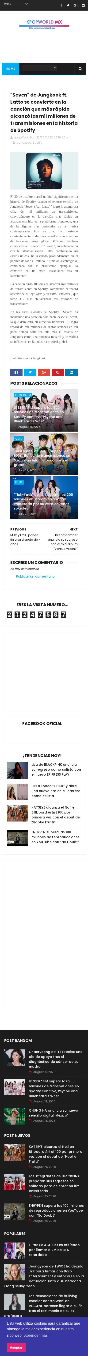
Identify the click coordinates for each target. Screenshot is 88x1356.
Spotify (37, 143)
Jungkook (24, 143)
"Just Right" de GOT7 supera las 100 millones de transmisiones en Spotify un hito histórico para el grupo (42, 458)
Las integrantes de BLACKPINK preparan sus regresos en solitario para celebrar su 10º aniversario (54, 1183)
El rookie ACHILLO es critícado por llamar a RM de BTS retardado (54, 1250)
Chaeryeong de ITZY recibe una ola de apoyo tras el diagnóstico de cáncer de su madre (56, 1059)
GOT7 (18, 439)
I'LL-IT (18, 482)
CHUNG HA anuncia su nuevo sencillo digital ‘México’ (53, 1113)
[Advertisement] (46, 668)
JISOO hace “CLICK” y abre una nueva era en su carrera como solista (55, 791)
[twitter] (68, 5)
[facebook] (61, 5)
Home (10, 69)
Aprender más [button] (36, 1335)
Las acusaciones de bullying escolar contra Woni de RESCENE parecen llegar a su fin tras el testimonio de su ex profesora (43, 1306)
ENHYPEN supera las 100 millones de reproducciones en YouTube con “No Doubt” (55, 837)
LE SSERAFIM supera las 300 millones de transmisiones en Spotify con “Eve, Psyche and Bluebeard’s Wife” (39, 414)
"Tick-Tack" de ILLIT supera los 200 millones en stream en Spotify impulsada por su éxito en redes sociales (43, 501)
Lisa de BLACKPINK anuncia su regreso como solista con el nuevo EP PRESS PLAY (56, 769)
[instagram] (83, 5)
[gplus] (75, 5)
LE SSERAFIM (23, 395)
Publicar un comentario (35, 576)
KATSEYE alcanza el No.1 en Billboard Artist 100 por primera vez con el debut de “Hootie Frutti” (55, 815)
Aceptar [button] (16, 1347)
